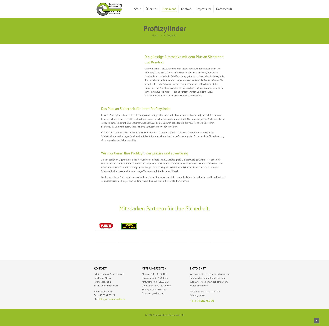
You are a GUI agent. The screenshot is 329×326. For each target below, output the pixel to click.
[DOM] (223, 226)
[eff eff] (176, 226)
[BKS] (105, 238)
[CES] (129, 238)
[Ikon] (152, 226)
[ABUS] (105, 226)
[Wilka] (199, 238)
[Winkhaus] (223, 238)
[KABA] (152, 238)
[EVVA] (176, 238)
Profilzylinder (170, 35)
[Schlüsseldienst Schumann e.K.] (109, 9)
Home (155, 35)
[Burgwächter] (129, 226)
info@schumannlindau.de (112, 299)
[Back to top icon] (316, 320)
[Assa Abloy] (199, 226)
